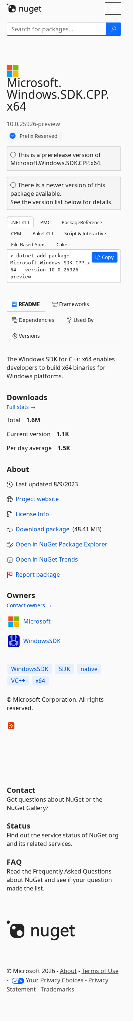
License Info (32, 514)
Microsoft (37, 621)
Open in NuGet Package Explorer (62, 544)
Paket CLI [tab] (43, 233)
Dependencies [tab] (35, 319)
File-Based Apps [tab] (28, 244)
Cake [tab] (62, 244)
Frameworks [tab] (73, 304)
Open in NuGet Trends (47, 559)
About (68, 971)
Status (18, 826)
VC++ (18, 681)
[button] (104, 257)
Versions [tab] (28, 335)
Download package (42, 529)
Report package (38, 574)
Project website (37, 499)
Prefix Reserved (39, 135)
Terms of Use (100, 971)
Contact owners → (29, 605)
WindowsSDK (42, 641)
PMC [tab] (45, 222)
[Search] (113, 29)
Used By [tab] (82, 319)
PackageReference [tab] (82, 222)
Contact (21, 790)
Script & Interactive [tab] (85, 233)
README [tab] (28, 304)
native (89, 669)
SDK (64, 669)
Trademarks (57, 989)
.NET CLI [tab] (20, 222)
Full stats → (21, 406)
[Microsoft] (13, 621)
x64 (40, 681)
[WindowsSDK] (13, 641)
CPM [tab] (16, 233)
